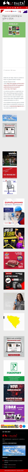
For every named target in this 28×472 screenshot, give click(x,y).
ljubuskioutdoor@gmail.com (16, 106)
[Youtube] (20, 7)
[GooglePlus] (10, 7)
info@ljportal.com (11, 467)
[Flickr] (12, 7)
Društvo (14, 70)
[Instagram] (15, 7)
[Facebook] (7, 7)
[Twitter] (18, 7)
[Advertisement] (14, 53)
